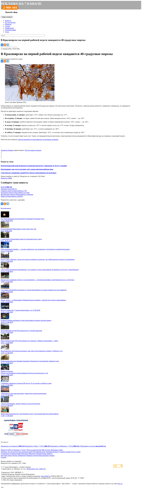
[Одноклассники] (5, 45)
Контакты (24, 454)
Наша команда (47, 454)
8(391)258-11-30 (32, 469)
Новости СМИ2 (6, 178)
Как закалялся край (25, 452)
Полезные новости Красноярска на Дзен (15, 192)
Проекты (8, 24)
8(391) (6, 187)
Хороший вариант (52, 452)
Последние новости (6, 208)
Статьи (7, 26)
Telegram (4, 189)
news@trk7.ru (12, 189)
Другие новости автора (33, 150)
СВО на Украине (13, 450)
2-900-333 (42, 469)
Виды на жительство (34, 450)
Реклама (39, 454)
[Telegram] (8, 45)
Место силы (46, 450)
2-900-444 (10, 7)
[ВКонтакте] (2, 45)
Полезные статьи (57, 450)
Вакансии (32, 454)
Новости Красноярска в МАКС (12, 196)
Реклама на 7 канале (21, 3)
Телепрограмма (10, 30)
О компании (5, 454)
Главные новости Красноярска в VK (14, 191)
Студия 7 (23, 450)
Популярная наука (39, 452)
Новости (8, 20)
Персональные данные (46, 455)
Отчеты (3, 457)
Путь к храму (76, 452)
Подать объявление (19, 455)
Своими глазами (65, 452)
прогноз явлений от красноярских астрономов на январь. (38, 139)
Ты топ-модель (10, 22)
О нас (7, 32)
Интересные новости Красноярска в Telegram (17, 194)
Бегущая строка (6, 455)
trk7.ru (120, 483)
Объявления (9, 28)
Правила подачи (32, 455)
